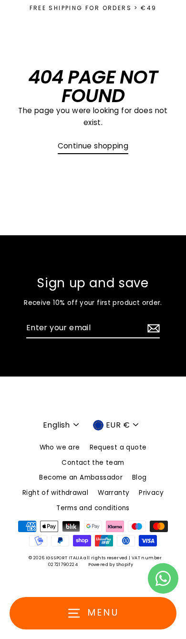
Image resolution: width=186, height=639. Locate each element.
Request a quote (118, 447)
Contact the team (93, 462)
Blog (139, 477)
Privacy (151, 492)
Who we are (60, 447)
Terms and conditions (93, 508)
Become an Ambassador (81, 477)
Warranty (113, 492)
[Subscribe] (152, 328)
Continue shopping (93, 146)
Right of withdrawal (55, 492)
